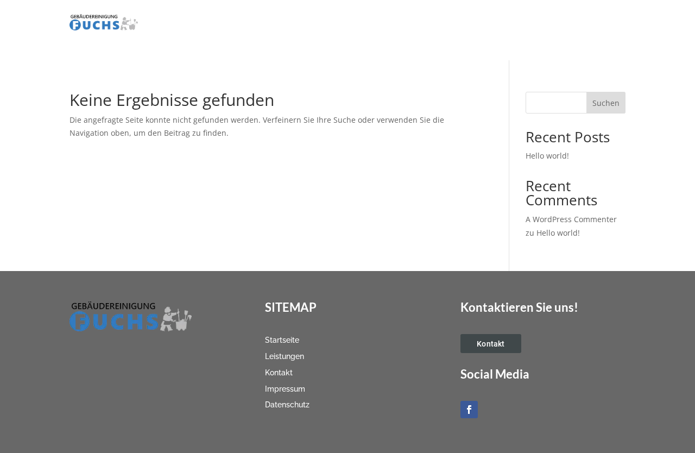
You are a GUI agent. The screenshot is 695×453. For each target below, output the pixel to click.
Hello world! (547, 155)
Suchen (606, 103)
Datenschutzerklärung (408, 39)
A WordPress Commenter (571, 219)
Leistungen (436, 22)
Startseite (382, 22)
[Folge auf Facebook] (469, 409)
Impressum (538, 22)
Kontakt (487, 22)
